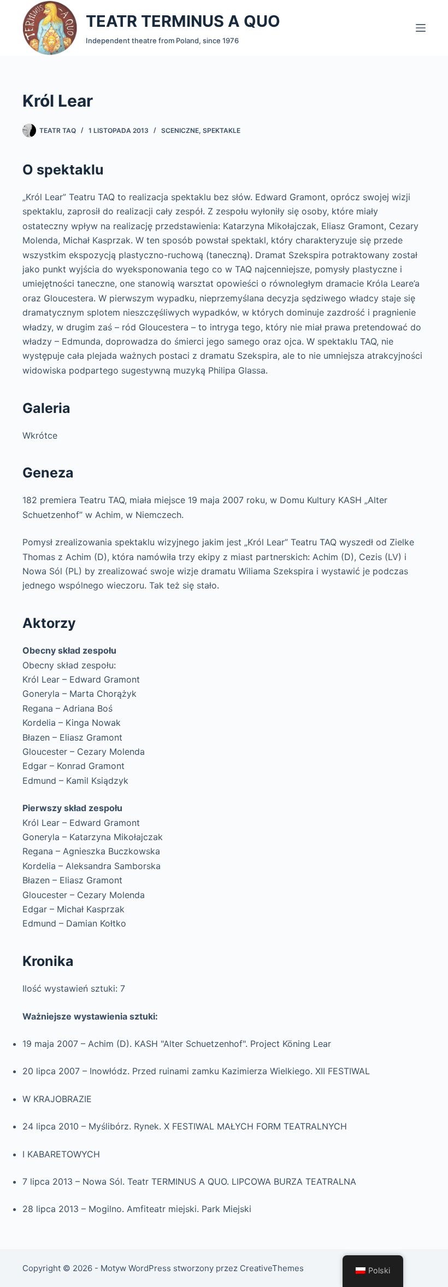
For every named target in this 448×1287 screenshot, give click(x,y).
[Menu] (421, 28)
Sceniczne (180, 130)
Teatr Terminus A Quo (183, 21)
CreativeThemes (272, 1268)
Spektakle (221, 130)
